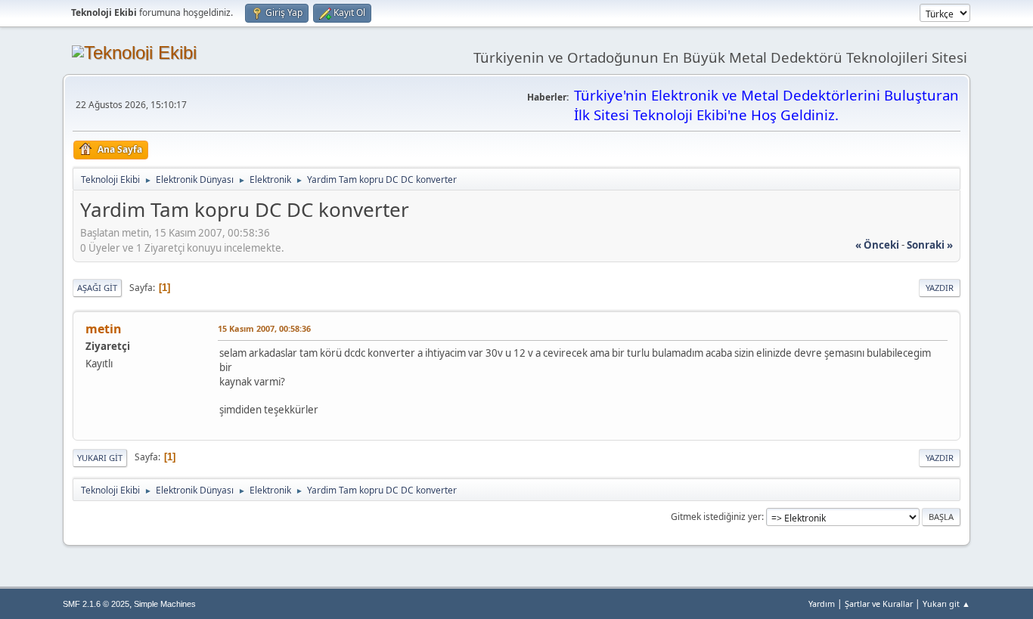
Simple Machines (165, 603)
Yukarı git (100, 457)
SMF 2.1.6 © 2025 (96, 603)
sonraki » (930, 245)
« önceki (877, 245)
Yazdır (940, 287)
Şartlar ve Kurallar (879, 603)
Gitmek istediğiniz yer (716, 516)
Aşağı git (97, 287)
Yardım (821, 603)
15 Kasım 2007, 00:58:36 (264, 328)
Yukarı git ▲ (946, 603)
